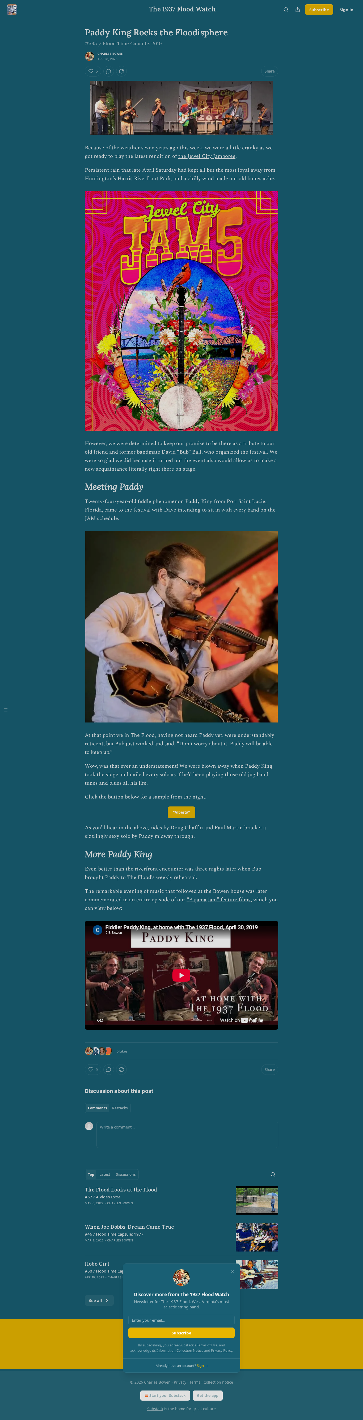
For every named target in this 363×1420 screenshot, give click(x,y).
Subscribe (181, 1333)
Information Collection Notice (180, 1350)
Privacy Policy (221, 1350)
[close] (232, 1271)
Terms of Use (207, 1345)
